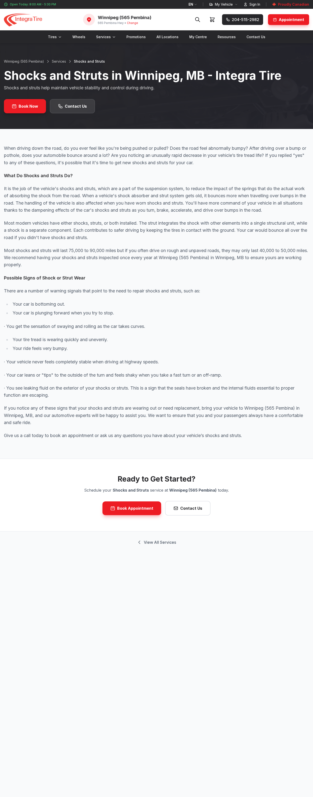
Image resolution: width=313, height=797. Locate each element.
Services (103, 37)
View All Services (160, 542)
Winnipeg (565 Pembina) (24, 61)
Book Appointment (135, 508)
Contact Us (255, 37)
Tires (52, 37)
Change (132, 23)
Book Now (28, 106)
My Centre (198, 37)
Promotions (136, 37)
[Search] (197, 19)
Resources (227, 37)
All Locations (167, 37)
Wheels (78, 37)
